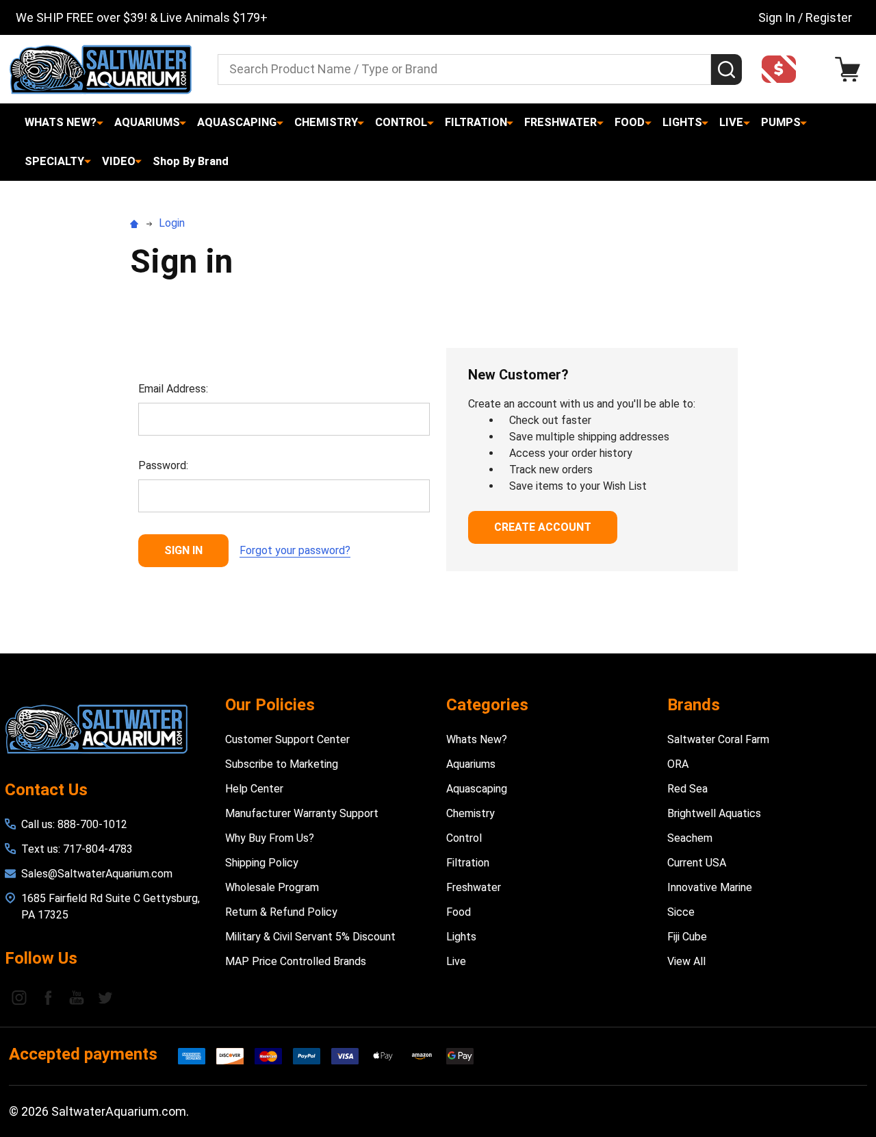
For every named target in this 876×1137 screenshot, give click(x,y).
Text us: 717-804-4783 (77, 848)
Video (119, 161)
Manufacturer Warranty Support (301, 813)
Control (401, 122)
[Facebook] (48, 997)
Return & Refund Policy (281, 912)
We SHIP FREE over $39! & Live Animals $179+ (142, 17)
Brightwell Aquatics (714, 813)
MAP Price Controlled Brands (295, 961)
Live (731, 122)
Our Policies (270, 704)
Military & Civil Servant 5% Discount (310, 936)
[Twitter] (105, 997)
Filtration (476, 122)
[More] (99, 122)
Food (630, 122)
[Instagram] (19, 997)
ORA (677, 764)
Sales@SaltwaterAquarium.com (96, 873)
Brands (693, 704)
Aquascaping (236, 122)
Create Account (542, 527)
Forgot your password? (295, 550)
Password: (163, 465)
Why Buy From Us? (269, 838)
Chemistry (326, 122)
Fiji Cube (687, 936)
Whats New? (60, 122)
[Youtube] (76, 997)
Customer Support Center (287, 739)
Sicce (681, 912)
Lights (682, 122)
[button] (783, 69)
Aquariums (147, 122)
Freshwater (560, 122)
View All (686, 961)
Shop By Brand (191, 161)
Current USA (696, 862)
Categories (487, 704)
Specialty (54, 161)
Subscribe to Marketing (281, 764)
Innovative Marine (709, 887)
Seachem (689, 838)
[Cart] (851, 69)
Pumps (781, 122)
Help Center (254, 788)
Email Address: (173, 388)
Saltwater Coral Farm (718, 739)
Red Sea (687, 788)
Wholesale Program (272, 887)
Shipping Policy (261, 862)
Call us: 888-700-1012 (74, 824)
